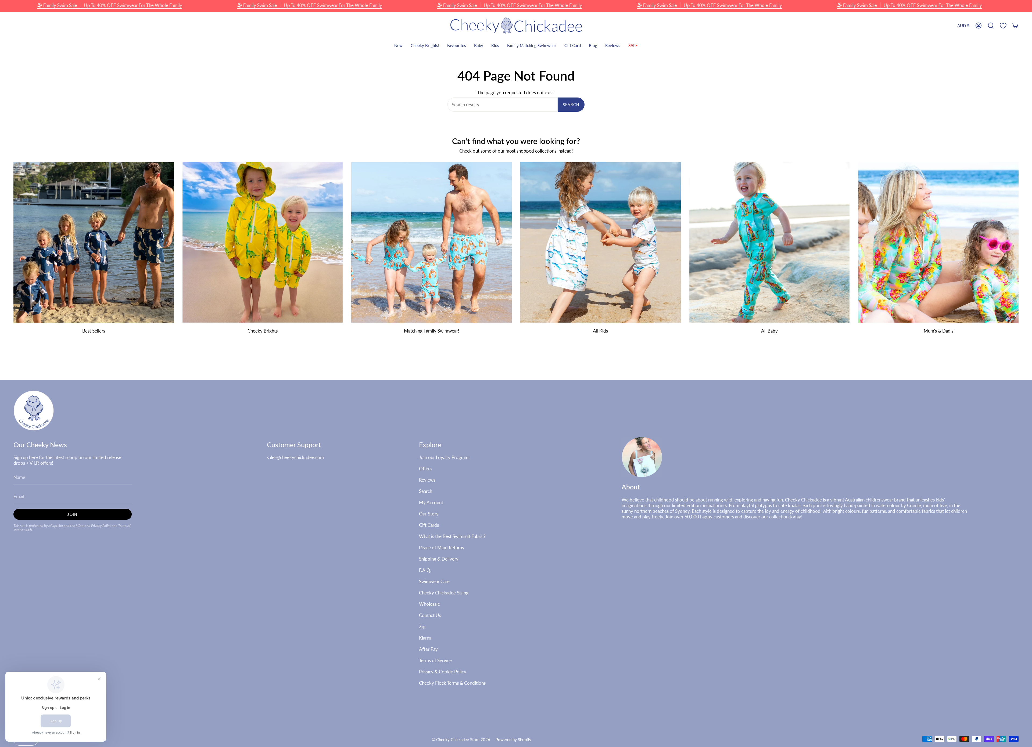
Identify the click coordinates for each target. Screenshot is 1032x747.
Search (571, 104)
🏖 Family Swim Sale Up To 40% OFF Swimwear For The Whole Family (109, 5)
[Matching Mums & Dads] (938, 242)
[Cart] (1015, 25)
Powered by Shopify (513, 739)
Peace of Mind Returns (441, 547)
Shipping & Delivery (438, 559)
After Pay (428, 649)
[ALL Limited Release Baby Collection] (769, 242)
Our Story (429, 514)
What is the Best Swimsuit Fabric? (452, 536)
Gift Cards (429, 525)
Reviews (427, 480)
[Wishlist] (1003, 25)
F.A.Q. (425, 570)
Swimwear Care (434, 581)
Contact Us (430, 615)
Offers (425, 468)
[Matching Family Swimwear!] (431, 242)
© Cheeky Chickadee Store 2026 (461, 739)
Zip (422, 626)
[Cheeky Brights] (262, 242)
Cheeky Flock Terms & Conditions (452, 683)
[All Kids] (600, 242)
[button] (991, 25)
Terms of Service (435, 660)
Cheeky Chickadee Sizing (443, 593)
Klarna (425, 638)
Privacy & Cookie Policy (442, 671)
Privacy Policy (101, 526)
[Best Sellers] (93, 242)
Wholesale (429, 604)
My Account (431, 502)
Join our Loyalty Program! (444, 457)
